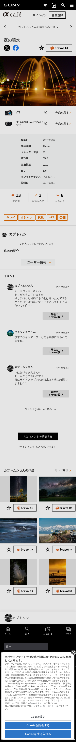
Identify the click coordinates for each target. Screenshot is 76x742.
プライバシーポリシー (45, 706)
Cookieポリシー (36, 703)
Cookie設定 (38, 716)
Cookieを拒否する (38, 725)
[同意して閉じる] (73, 652)
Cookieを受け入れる (38, 734)
